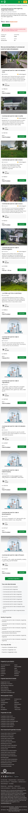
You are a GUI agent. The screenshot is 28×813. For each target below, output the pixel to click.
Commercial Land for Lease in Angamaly (12, 604)
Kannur (2, 675)
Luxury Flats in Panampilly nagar (8, 692)
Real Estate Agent (5, 757)
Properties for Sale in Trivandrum (8, 717)
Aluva (15, 700)
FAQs (18, 811)
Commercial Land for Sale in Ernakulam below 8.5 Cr (14, 607)
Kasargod (16, 675)
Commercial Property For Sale (7, 764)
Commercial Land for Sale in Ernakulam (12, 592)
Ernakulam (19, 5)
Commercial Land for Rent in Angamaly (12, 599)
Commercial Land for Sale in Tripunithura (10, 337)
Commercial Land (12, 5)
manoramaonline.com (14, 808)
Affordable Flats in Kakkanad (7, 685)
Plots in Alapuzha (4, 687)
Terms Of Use (14, 811)
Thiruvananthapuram (5, 665)
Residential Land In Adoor (6, 762)
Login (25, 1)
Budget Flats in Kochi (5, 682)
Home (2, 5)
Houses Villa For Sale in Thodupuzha (9, 761)
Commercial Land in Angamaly (10, 589)
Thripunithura (17, 707)
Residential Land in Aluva (6, 743)
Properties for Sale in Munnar (7, 726)
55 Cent (7, 306)
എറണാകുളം (6, 295)
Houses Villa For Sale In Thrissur (7, 738)
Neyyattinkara (4, 709)
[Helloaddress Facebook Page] (1, 777)
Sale (6, 5)
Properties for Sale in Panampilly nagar (9, 721)
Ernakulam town (17, 699)
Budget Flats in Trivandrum (6, 683)
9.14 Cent (7, 85)
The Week (11, 783)
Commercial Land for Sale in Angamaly (12, 594)
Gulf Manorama (22, 781)
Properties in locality (9, 652)
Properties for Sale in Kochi (7, 716)
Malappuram (17, 672)
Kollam (15, 665)
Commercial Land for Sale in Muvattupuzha (10, 513)
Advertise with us (21, 788)
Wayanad (16, 673)
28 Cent (7, 217)
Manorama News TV (5, 781)
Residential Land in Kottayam (7, 736)
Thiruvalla (3, 707)
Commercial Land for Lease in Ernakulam (12, 601)
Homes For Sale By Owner (6, 740)
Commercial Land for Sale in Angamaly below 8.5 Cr (14, 611)
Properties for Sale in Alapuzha (7, 724)
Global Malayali (4, 783)
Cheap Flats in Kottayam (6, 690)
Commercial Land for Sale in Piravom (13, 555)
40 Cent (7, 173)
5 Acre (6, 565)
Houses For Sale (4, 748)
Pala (2, 706)
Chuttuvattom (14, 781)
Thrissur (16, 670)
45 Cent (7, 350)
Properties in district (9, 647)
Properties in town (9, 649)
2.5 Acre (7, 395)
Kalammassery (17, 704)
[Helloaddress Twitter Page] (3, 777)
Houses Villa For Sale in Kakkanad (8, 742)
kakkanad (16, 702)
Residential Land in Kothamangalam (9, 750)
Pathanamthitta (17, 666)
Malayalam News (12, 780)
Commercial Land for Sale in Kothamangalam (10, 248)
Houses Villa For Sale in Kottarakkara (9, 755)
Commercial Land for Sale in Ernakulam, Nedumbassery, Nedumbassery (11, 632)
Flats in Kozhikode (5, 689)
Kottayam (3, 668)
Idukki (15, 668)
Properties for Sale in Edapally (7, 723)
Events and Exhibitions (6, 788)
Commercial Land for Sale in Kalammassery (10, 471)
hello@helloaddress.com (6, 803)
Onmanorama (21, 780)
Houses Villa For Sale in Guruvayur (8, 752)
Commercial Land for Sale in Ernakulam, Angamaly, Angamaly (14, 624)
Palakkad (3, 672)
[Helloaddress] (4, 2)
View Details (21, 92)
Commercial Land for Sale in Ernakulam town (13, 71)
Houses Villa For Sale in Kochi (7, 735)
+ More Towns (17, 709)
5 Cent (6, 129)
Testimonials (17, 786)
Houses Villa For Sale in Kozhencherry (9, 759)
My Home (14, 788)
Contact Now (6, 25)
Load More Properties (13, 578)
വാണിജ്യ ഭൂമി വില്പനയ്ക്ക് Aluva (11, 293)
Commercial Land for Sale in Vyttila (12, 116)
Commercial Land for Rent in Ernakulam (12, 596)
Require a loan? (13, 21)
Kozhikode (3, 673)
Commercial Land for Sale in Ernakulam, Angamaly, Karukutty (14, 620)
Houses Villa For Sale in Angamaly (8, 747)
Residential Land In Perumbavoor (8, 754)
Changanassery (4, 702)
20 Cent (7, 439)
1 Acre (6, 524)
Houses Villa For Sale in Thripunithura (9, 745)
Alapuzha (3, 666)
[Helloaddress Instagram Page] (6, 777)
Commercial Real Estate (6, 766)
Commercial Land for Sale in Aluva (12, 160)
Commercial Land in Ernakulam (10, 587)
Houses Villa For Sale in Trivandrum (8, 733)
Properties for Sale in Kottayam (7, 719)
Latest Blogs (10, 786)
